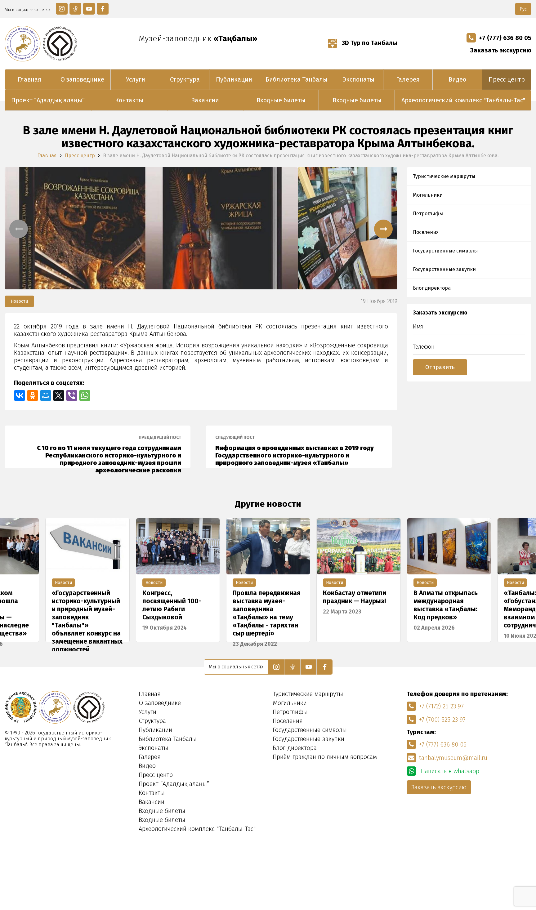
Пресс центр (507, 79)
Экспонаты (358, 79)
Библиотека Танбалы (297, 79)
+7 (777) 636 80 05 (505, 38)
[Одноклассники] (32, 395)
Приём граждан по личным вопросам (325, 757)
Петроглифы (428, 213)
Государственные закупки (444, 269)
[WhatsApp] (84, 395)
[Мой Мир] (45, 395)
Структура (185, 79)
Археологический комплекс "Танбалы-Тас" (463, 100)
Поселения (426, 232)
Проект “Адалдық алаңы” (48, 100)
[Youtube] (89, 9)
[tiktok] (75, 9)
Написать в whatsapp (449, 771)
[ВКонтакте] (19, 395)
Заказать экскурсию (500, 50)
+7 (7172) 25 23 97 (441, 706)
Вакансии (205, 100)
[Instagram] (62, 9)
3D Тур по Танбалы (368, 43)
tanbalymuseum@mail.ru (453, 757)
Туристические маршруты (444, 176)
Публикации (234, 79)
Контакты (129, 100)
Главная (29, 79)
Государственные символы (445, 251)
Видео (457, 79)
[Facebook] (103, 9)
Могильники (428, 195)
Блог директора (432, 288)
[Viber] (71, 395)
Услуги (135, 79)
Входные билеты (281, 100)
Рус (523, 9)
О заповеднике (82, 79)
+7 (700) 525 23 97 (442, 719)
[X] (58, 395)
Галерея (408, 79)
